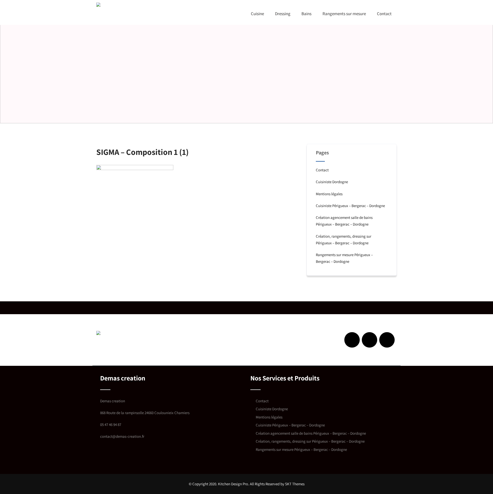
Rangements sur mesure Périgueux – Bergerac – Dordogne (301, 449)
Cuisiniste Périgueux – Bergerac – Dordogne (350, 205)
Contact (384, 13)
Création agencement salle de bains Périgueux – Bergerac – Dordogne (311, 433)
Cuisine (257, 13)
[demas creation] (122, 5)
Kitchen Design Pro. (233, 483)
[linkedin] (369, 340)
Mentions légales (329, 193)
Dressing (282, 13)
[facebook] (352, 340)
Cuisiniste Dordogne (332, 181)
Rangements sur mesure (344, 13)
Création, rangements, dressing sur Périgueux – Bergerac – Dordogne (310, 441)
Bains (306, 13)
